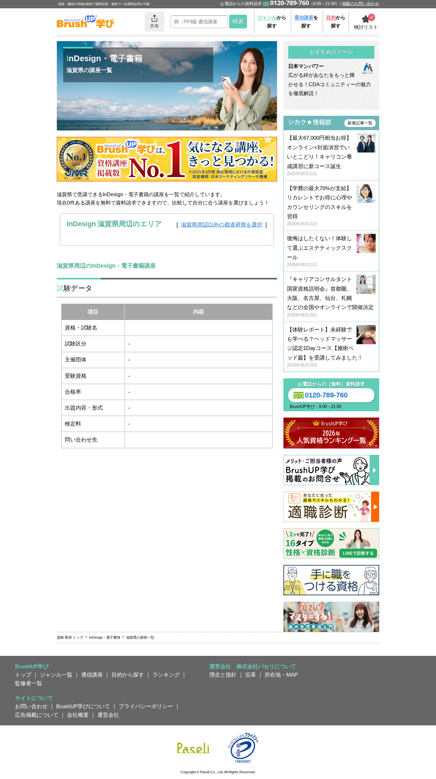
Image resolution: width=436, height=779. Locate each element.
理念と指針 (223, 675)
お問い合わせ (31, 706)
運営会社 (108, 715)
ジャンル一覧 (56, 675)
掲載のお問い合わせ (360, 3)
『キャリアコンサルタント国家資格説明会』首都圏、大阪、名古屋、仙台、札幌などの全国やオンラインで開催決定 (330, 296)
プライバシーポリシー (146, 706)
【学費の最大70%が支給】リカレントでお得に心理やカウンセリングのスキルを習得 (319, 205)
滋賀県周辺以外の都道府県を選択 (221, 224)
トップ (23, 675)
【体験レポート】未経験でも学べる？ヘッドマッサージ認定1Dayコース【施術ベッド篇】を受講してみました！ (325, 347)
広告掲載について (36, 715)
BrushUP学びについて (83, 706)
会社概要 (78, 715)
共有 (154, 25)
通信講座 (92, 675)
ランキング (166, 675)
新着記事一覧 (360, 123)
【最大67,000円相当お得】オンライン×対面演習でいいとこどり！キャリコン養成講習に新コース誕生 (319, 155)
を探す (306, 21)
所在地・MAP (281, 675)
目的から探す (127, 675)
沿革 (250, 675)
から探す (272, 21)
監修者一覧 (28, 683)
